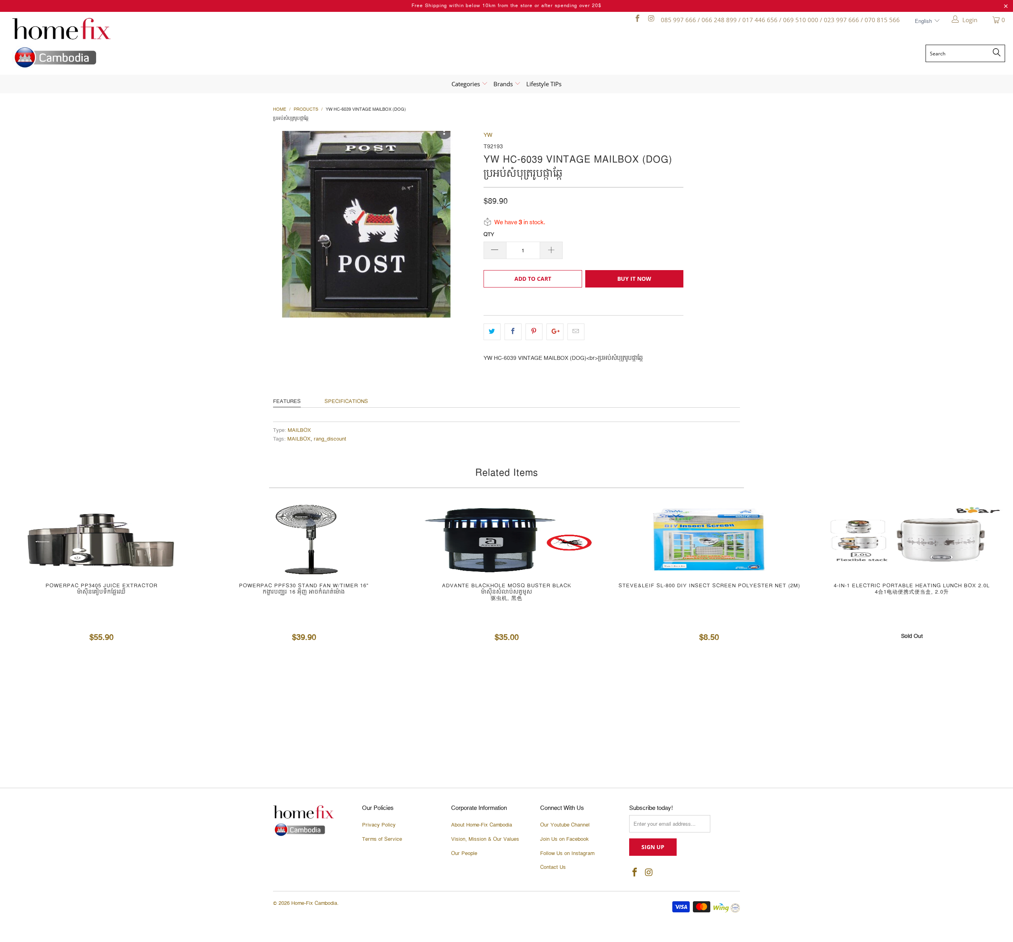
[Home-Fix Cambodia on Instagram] (651, 19)
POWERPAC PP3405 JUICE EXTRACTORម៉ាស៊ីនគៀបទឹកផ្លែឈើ (101, 539)
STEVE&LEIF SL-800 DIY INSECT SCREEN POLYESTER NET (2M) (709, 539)
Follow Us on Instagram (567, 853)
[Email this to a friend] (575, 331)
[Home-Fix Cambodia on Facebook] (637, 19)
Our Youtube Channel (565, 825)
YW (488, 135)
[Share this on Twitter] (492, 331)
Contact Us (553, 867)
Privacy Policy (379, 825)
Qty (489, 234)
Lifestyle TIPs (544, 84)
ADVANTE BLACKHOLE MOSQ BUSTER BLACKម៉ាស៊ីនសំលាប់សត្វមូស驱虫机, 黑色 (506, 539)
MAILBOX (299, 430)
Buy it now (634, 278)
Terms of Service (382, 839)
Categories (466, 84)
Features (287, 401)
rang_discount (330, 439)
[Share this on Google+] (554, 331)
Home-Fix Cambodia (314, 903)
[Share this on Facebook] (513, 331)
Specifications (346, 401)
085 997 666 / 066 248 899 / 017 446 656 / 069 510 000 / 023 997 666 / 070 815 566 (780, 20)
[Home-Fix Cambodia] (134, 43)
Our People (464, 853)
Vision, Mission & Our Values (485, 839)
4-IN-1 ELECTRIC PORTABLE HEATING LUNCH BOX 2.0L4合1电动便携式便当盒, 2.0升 (911, 539)
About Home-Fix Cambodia (481, 825)
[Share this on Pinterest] (534, 331)
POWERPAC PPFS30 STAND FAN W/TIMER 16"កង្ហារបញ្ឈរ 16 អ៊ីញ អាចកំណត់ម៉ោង (304, 539)
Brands (503, 84)
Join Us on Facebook (564, 839)
